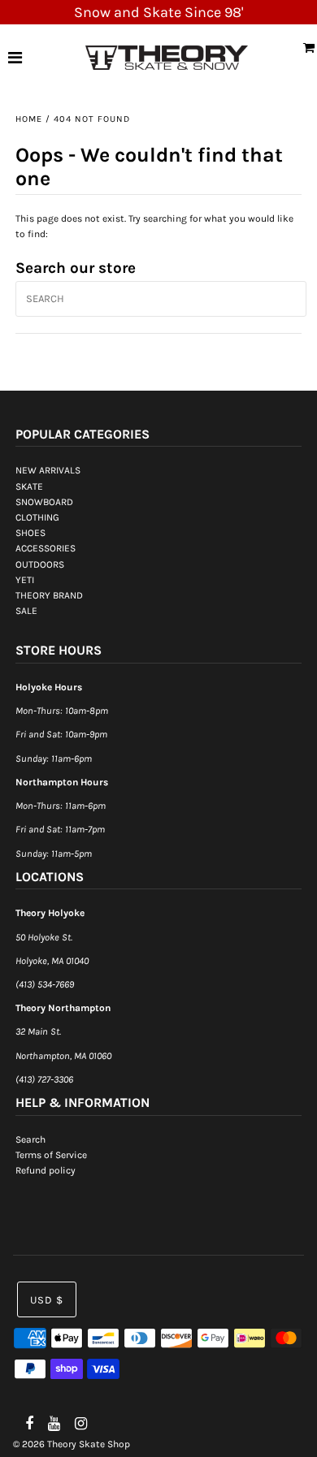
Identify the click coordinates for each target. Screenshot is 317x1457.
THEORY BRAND (49, 595)
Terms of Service (51, 1155)
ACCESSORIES (45, 548)
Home (28, 119)
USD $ (46, 1300)
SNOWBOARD (44, 502)
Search (30, 1139)
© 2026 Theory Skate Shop (71, 1444)
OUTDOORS (39, 564)
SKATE (29, 486)
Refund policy (45, 1170)
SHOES (30, 532)
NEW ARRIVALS (47, 470)
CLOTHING (37, 517)
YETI (24, 580)
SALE (26, 610)
